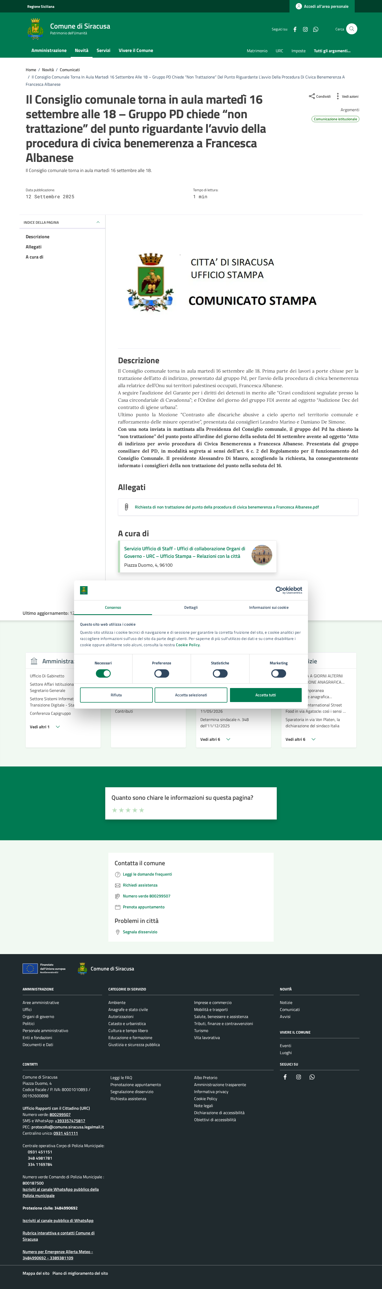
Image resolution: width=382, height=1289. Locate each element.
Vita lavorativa (207, 1037)
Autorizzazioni (121, 1016)
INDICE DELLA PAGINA (41, 222)
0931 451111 (66, 1133)
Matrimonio (257, 51)
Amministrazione (49, 50)
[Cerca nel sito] (351, 29)
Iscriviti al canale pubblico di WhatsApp (58, 1220)
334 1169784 (40, 1164)
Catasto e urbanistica (127, 1023)
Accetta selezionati (191, 695)
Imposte (299, 51)
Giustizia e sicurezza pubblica (134, 1044)
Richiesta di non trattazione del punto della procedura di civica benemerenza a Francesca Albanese (227, 507)
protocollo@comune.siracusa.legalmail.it (67, 1127)
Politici (29, 1023)
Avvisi (285, 1016)
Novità (81, 50)
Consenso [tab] (113, 607)
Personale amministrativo (45, 1030)
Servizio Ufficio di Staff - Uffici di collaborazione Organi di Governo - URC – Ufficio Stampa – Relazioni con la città (184, 552)
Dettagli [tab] (191, 607)
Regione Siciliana (40, 6)
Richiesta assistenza (128, 1098)
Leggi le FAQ (121, 1077)
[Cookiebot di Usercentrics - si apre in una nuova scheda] (279, 590)
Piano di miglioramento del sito (80, 1273)
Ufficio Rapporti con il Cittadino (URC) (56, 1108)
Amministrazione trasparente (220, 1084)
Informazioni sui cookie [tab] (268, 607)
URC (279, 51)
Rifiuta (116, 695)
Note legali (203, 1105)
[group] (63, 703)
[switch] (161, 673)
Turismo (201, 1030)
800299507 (60, 1114)
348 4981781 (40, 1158)
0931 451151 (40, 1152)
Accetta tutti (265, 695)
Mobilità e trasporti (211, 1009)
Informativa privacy (211, 1091)
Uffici (27, 1009)
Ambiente (117, 1002)
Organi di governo (38, 1016)
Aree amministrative (41, 1002)
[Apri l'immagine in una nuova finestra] (238, 291)
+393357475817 (70, 1121)
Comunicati (290, 1009)
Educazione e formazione (130, 1037)
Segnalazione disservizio (131, 1091)
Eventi (285, 1045)
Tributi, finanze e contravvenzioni (223, 1023)
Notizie (286, 1002)
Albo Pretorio (205, 1077)
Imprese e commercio (213, 1002)
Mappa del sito (36, 1273)
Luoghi (286, 1052)
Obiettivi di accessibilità (215, 1119)
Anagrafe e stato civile (128, 1009)
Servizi (103, 50)
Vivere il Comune (136, 50)
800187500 (33, 1183)
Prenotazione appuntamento (135, 1084)
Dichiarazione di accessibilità (219, 1112)
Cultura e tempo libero (128, 1030)
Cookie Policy (188, 645)
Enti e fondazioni (37, 1037)
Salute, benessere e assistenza (221, 1016)
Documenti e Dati (38, 1044)
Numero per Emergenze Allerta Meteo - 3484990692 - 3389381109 (58, 1254)
